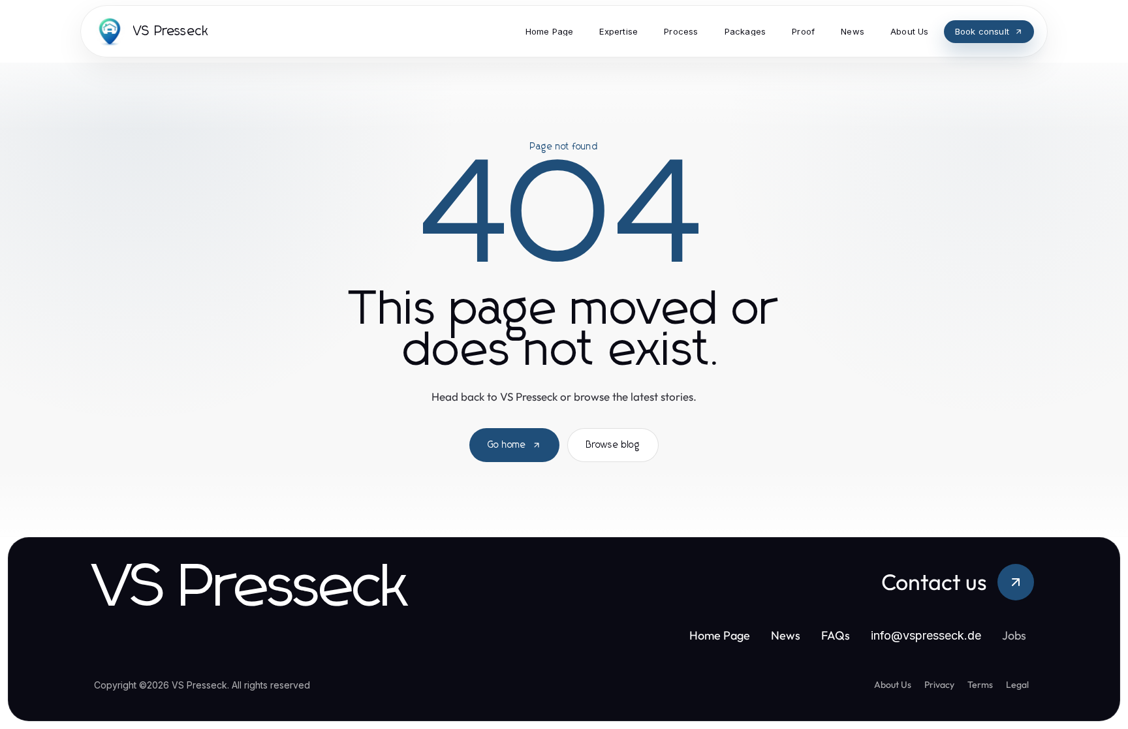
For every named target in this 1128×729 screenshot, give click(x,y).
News (785, 635)
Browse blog (613, 445)
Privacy (939, 684)
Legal (1017, 684)
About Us (892, 684)
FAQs (835, 635)
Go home (507, 445)
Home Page (719, 635)
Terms (980, 684)
